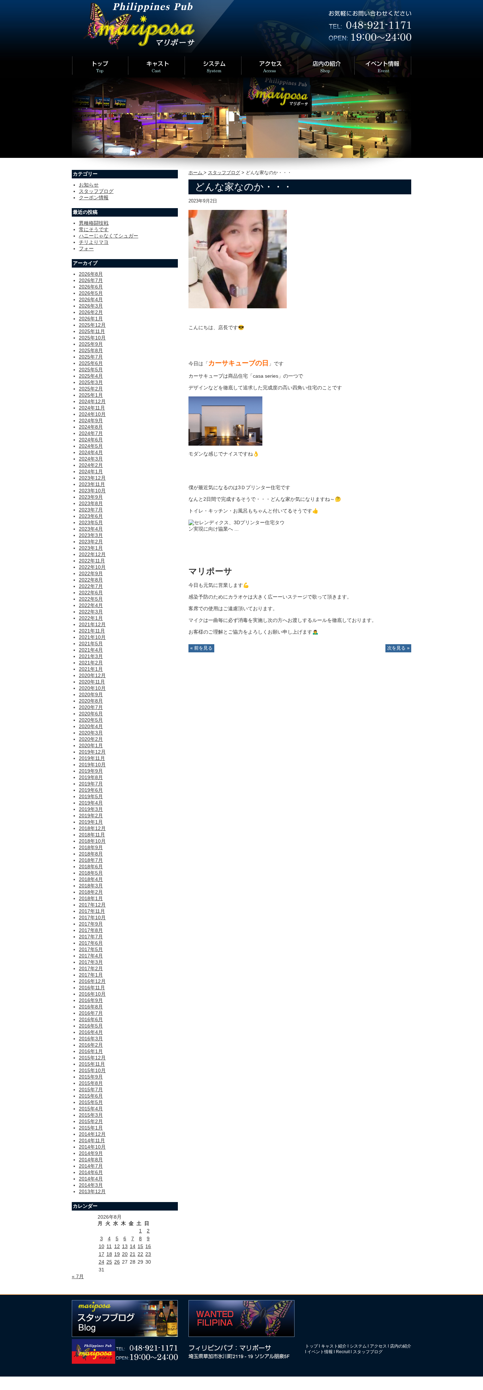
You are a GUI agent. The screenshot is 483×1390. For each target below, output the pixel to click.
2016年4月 (91, 1032)
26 (117, 1262)
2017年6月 (91, 943)
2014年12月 (92, 1134)
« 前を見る (201, 648)
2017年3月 (91, 962)
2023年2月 (91, 541)
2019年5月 (91, 796)
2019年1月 (91, 822)
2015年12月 (92, 1057)
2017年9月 (91, 924)
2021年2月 (91, 662)
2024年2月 (91, 465)
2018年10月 (92, 841)
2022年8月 (91, 580)
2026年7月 (91, 280)
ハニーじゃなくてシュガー (108, 236)
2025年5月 (91, 369)
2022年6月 (91, 592)
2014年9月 (91, 1153)
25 (109, 1262)
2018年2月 (91, 892)
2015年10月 (92, 1070)
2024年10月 (92, 414)
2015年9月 (91, 1077)
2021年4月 (91, 650)
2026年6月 (91, 287)
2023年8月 (91, 503)
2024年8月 (91, 427)
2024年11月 (92, 408)
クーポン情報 (94, 197)
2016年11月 (92, 987)
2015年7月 (91, 1089)
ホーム (196, 172)
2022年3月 (91, 611)
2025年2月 (91, 388)
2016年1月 (91, 1051)
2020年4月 (91, 726)
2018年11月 (92, 834)
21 (132, 1254)
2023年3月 (91, 535)
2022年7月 (91, 586)
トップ (311, 1346)
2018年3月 (91, 885)
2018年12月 (92, 828)
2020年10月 (92, 688)
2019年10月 (92, 764)
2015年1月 (91, 1128)
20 (125, 1254)
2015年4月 (91, 1108)
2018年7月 (91, 860)
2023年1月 (91, 548)
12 (117, 1246)
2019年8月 (91, 777)
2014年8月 (91, 1159)
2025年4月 (91, 376)
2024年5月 (91, 446)
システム (358, 1346)
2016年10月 (92, 994)
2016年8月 (91, 1006)
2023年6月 (91, 516)
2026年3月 (91, 306)
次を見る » (398, 648)
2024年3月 (91, 459)
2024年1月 (91, 471)
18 (109, 1254)
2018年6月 (91, 866)
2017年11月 (92, 911)
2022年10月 (92, 567)
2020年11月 (92, 682)
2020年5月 (91, 720)
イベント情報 (320, 1351)
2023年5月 (91, 522)
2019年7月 (91, 783)
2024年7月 (91, 433)
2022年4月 (91, 605)
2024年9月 (91, 420)
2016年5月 (91, 1026)
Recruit (343, 1351)
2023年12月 (92, 478)
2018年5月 (91, 873)
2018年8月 (91, 854)
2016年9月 (91, 1000)
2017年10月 (92, 917)
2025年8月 (91, 350)
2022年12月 (92, 554)
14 (132, 1246)
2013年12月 (92, 1191)
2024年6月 (91, 439)
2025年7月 (91, 357)
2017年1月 (91, 975)
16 (148, 1246)
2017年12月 (92, 905)
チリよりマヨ (94, 242)
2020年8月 (91, 701)
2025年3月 (91, 382)
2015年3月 (91, 1115)
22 (140, 1254)
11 (109, 1246)
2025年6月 (91, 363)
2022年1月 (91, 618)
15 (140, 1246)
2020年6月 (91, 713)
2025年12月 (92, 325)
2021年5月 (91, 643)
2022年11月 (92, 561)
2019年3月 (91, 809)
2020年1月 (91, 745)
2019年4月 (91, 803)
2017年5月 (91, 949)
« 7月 (78, 1276)
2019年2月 (91, 815)
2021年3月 (91, 656)
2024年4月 (91, 452)
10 (101, 1246)
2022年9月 (91, 573)
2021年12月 (92, 624)
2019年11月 (92, 758)
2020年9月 (91, 694)
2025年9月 (91, 344)
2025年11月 (92, 331)
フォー (86, 248)
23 (148, 1254)
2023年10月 (92, 490)
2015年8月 (91, 1083)
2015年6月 (91, 1096)
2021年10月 (92, 637)
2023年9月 (91, 497)
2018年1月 (91, 898)
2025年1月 (91, 395)
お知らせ (89, 185)
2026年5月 (91, 293)
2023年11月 (92, 484)
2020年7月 (91, 707)
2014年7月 (91, 1166)
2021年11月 (92, 631)
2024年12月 (92, 401)
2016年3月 (91, 1038)
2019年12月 (92, 752)
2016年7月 (91, 1013)
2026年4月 (91, 299)
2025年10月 (92, 338)
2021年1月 (91, 669)
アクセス (378, 1346)
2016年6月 (91, 1019)
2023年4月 (91, 529)
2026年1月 (91, 318)
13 (125, 1246)
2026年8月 (91, 274)
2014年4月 (91, 1179)
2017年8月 (91, 930)
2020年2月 (91, 739)
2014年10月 (92, 1147)
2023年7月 (91, 510)
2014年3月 (91, 1185)
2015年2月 (91, 1121)
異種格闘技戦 (94, 223)
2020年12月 (92, 675)
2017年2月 (91, 968)
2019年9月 (91, 771)
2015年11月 (92, 1064)
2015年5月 (91, 1102)
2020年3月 (91, 733)
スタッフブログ (224, 172)
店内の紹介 (400, 1346)
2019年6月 (91, 790)
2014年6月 (91, 1172)
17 (101, 1254)
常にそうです (94, 229)
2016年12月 (92, 981)
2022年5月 (91, 599)
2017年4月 (91, 956)
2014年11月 (92, 1140)
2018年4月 (91, 879)
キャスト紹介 (334, 1346)
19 (117, 1254)
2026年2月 (91, 312)
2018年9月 (91, 847)
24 (101, 1262)
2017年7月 (91, 936)
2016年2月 (91, 1045)
